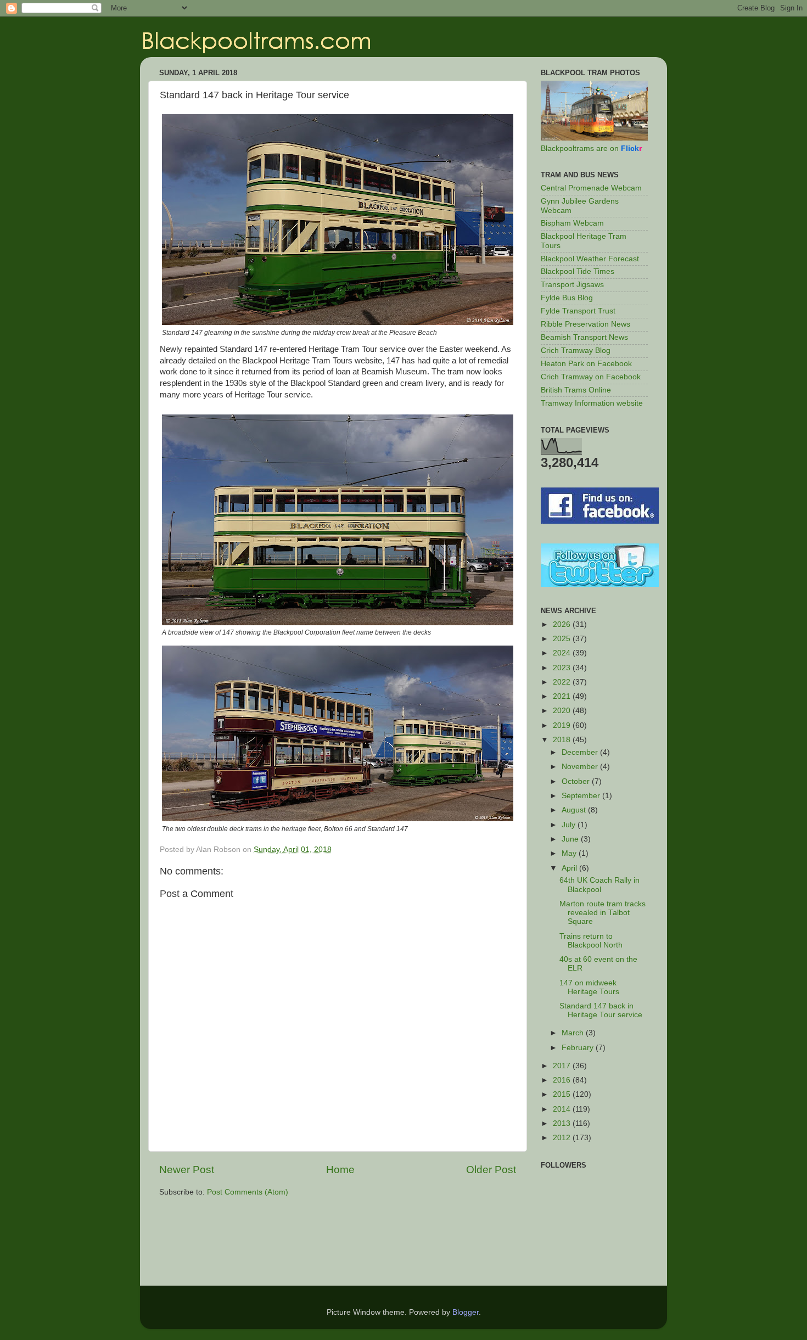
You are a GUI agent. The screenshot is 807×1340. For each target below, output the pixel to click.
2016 (563, 1080)
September (582, 796)
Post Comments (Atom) (247, 1192)
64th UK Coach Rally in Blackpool (599, 884)
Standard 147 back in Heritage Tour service (600, 1010)
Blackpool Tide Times (577, 271)
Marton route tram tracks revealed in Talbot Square (602, 913)
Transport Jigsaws (572, 285)
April (570, 868)
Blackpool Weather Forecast (590, 259)
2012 (563, 1138)
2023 (563, 668)
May (570, 853)
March (574, 1033)
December (581, 752)
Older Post (491, 1169)
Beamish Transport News (584, 337)
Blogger (465, 1312)
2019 (563, 725)
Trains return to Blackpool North (591, 940)
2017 (563, 1066)
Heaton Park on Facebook (586, 364)
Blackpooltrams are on (591, 148)
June (571, 839)
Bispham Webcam (572, 223)
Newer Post (186, 1169)
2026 (563, 624)
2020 (563, 711)
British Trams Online (576, 390)
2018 (563, 740)
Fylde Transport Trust (578, 311)
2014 (563, 1109)
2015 (563, 1094)
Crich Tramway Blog (575, 350)
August (575, 810)
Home (340, 1169)
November (581, 766)
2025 (563, 639)
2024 (563, 653)
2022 (563, 682)
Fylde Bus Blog (567, 298)
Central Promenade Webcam (591, 188)
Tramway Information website (592, 403)
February (579, 1048)
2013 (563, 1123)
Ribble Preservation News (585, 324)
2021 (563, 696)
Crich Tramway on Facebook (591, 377)
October (577, 781)
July (570, 825)
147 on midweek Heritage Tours (589, 987)
